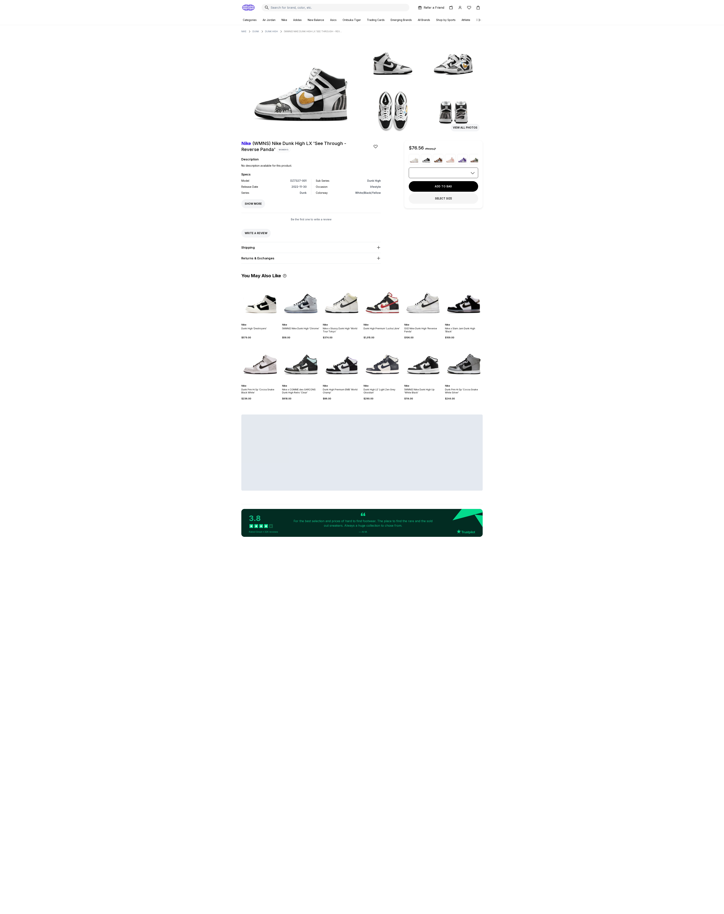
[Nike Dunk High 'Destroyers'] (260, 300)
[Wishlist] (469, 7)
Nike (284, 19)
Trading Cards (376, 19)
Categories (250, 19)
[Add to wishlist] (376, 146)
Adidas (297, 19)
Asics (333, 19)
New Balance (316, 19)
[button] (284, 276)
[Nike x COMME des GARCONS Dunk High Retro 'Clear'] (301, 362)
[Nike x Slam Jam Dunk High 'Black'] (464, 300)
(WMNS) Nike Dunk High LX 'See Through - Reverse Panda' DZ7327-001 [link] (313, 31)
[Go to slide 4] (301, 321)
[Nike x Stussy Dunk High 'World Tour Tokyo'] (341, 300)
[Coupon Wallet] (451, 7)
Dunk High (271, 31)
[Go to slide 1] (297, 321)
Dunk (255, 31)
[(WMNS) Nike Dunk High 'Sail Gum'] (414, 159)
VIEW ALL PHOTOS (465, 127)
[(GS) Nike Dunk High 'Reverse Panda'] (423, 300)
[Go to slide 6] (304, 321)
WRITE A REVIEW (256, 233)
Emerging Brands (401, 19)
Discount (481, 19)
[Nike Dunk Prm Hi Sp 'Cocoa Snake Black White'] (260, 362)
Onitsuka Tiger (352, 19)
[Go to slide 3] (300, 321)
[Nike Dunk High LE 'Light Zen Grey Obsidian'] (382, 362)
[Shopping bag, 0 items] (478, 7)
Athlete (466, 19)
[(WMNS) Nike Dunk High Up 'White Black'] (426, 159)
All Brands (424, 19)
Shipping (248, 247)
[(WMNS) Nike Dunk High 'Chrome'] (301, 300)
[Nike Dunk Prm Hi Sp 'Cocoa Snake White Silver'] (464, 362)
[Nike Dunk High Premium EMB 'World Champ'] (341, 362)
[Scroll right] (479, 20)
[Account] (460, 7)
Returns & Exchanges (258, 258)
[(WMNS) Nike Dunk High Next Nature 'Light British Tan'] (438, 159)
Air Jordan (269, 19)
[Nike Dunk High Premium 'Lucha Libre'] (382, 300)
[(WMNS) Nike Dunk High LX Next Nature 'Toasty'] (474, 159)
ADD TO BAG (443, 186)
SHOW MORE (253, 203)
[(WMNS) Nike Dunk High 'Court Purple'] (462, 159)
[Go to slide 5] (303, 321)
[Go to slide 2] (298, 321)
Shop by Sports (446, 19)
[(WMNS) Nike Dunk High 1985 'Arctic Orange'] (450, 159)
